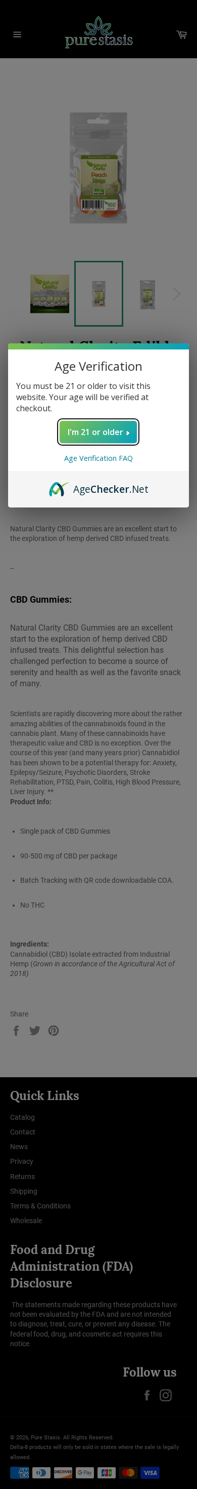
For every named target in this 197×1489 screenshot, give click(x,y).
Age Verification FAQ (98, 458)
